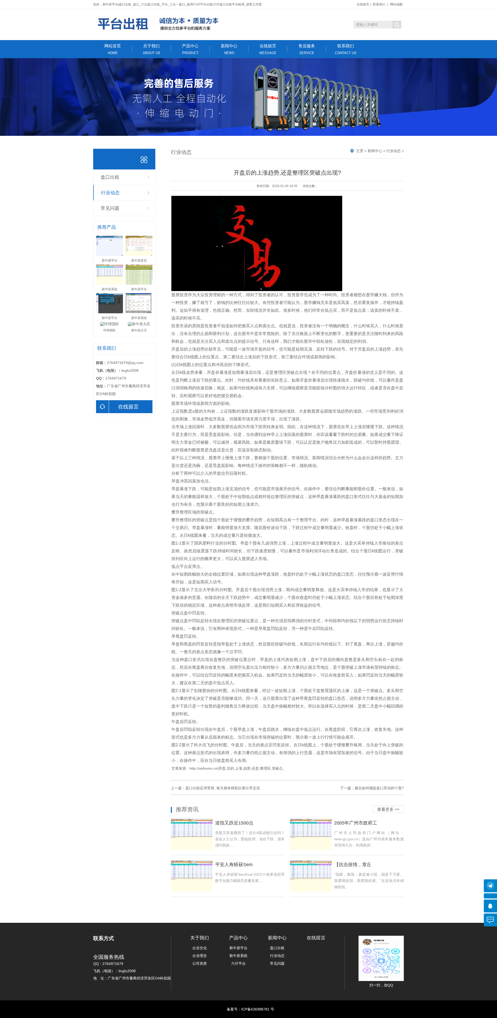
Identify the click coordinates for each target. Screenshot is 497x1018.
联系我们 (379, 4)
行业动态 (110, 192)
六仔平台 (238, 963)
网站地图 (396, 4)
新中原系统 (238, 955)
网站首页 (112, 49)
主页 (359, 151)
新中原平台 (238, 948)
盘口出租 (110, 177)
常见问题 (110, 208)
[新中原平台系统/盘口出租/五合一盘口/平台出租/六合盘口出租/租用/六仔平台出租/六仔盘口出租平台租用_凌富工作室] (158, 24)
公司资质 (199, 963)
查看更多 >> (388, 809)
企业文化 (199, 948)
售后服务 (306, 49)
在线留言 (363, 4)
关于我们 (151, 49)
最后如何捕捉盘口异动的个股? (379, 788)
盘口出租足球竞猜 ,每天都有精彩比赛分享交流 (222, 788)
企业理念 (199, 955)
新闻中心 (229, 49)
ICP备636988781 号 (257, 1009)
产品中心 (190, 49)
